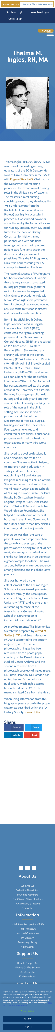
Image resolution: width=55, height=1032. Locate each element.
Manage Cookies (27, 1011)
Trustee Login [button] (14, 19)
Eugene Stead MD (21, 179)
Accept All (27, 1027)
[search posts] (46, 31)
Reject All (27, 1019)
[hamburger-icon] (50, 34)
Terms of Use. (32, 712)
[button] (14, 727)
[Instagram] (34, 868)
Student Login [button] (14, 12)
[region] (27, 1008)
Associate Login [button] (39, 12)
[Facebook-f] (21, 868)
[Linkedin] (27, 868)
